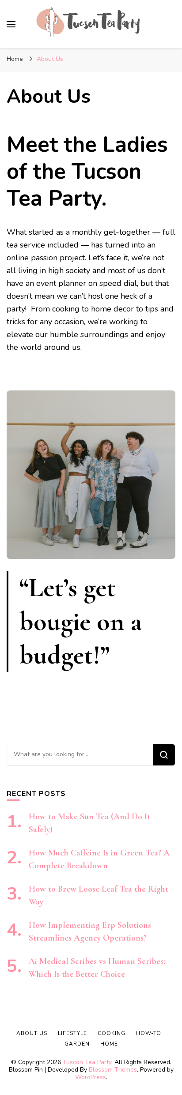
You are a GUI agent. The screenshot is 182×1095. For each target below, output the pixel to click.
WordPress (90, 1077)
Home (109, 1043)
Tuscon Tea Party (87, 1062)
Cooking (111, 1033)
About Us (31, 1033)
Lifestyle (72, 1033)
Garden (77, 1043)
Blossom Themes (113, 1069)
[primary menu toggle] (11, 24)
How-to (148, 1033)
